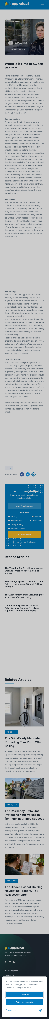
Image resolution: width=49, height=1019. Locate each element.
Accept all (24, 994)
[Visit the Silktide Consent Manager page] (40, 1010)
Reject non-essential (24, 1002)
